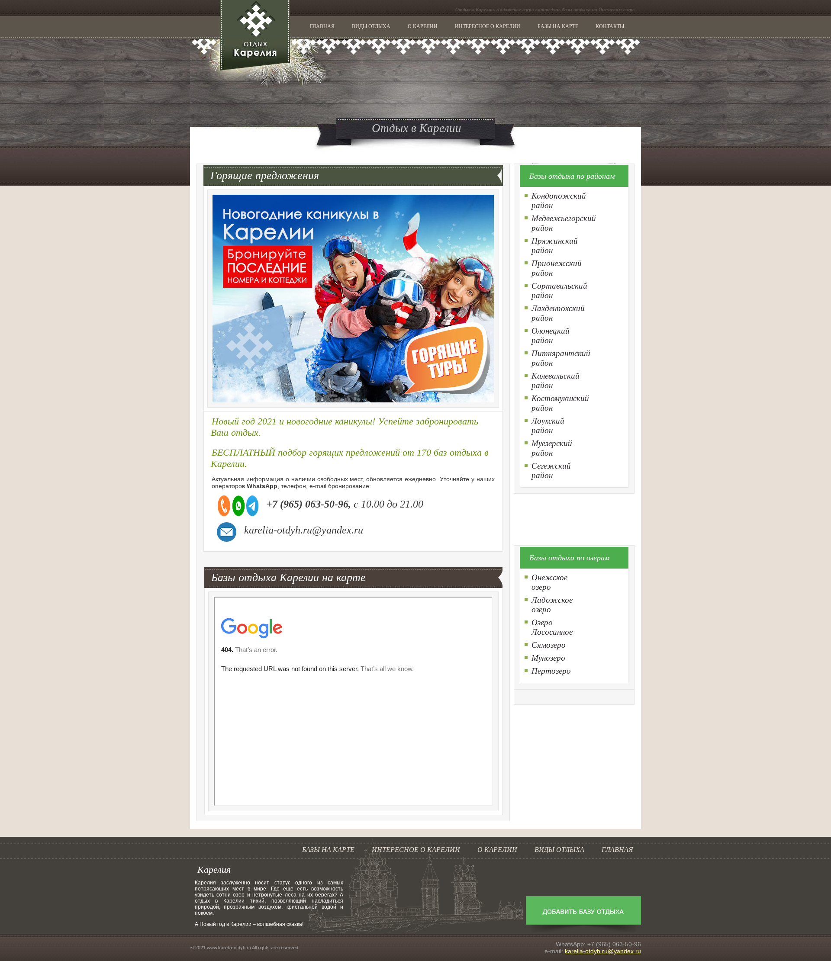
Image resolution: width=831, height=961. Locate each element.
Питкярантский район (560, 358)
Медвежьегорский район (563, 223)
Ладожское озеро (552, 604)
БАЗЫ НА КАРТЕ (558, 26)
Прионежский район (556, 268)
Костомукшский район (560, 403)
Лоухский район (547, 425)
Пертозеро (551, 670)
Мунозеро (548, 657)
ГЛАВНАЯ (322, 26)
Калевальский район (555, 380)
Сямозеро (548, 644)
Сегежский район (551, 470)
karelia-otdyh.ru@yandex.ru (603, 951)
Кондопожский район (558, 200)
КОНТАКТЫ (610, 26)
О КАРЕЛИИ (423, 26)
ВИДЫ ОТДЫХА (371, 26)
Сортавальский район (559, 290)
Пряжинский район (554, 245)
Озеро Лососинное (552, 627)
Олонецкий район (550, 335)
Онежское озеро (549, 582)
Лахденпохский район (558, 313)
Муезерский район (551, 448)
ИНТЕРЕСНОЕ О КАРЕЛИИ (487, 26)
